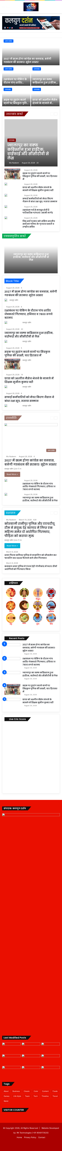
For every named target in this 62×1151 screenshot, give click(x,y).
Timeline (45, 1096)
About (6, 1091)
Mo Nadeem (14, 163)
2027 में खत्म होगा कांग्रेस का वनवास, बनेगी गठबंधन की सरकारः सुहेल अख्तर (27, 60)
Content (45, 1091)
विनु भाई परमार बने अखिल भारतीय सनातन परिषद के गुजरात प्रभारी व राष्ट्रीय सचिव (38, 224)
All (32, 114)
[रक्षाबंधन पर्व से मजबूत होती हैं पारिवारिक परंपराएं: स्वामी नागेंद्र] (5, 206)
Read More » (12, 474)
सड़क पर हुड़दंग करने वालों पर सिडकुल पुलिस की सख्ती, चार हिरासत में (16, 104)
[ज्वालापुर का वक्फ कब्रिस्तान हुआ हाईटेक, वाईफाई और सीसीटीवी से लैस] (45, 76)
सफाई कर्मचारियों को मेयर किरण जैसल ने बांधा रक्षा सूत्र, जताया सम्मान (39, 200)
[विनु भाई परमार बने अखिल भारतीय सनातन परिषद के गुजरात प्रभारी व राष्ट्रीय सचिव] (5, 217)
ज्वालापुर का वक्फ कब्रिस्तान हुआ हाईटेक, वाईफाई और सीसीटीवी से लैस (44, 84)
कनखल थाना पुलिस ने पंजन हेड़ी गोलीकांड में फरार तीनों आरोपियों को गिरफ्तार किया (30, 568)
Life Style (17, 1096)
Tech (36, 1096)
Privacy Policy (30, 1137)
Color (36, 1091)
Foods (55, 1091)
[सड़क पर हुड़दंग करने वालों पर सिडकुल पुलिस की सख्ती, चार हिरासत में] (16, 96)
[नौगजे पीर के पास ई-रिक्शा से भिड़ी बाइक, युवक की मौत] (50, 1071)
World (6, 1101)
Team (27, 1096)
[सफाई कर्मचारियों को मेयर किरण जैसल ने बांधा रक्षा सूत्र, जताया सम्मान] (5, 195)
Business (16, 1091)
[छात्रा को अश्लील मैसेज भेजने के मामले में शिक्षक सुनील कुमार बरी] (45, 96)
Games (6, 1096)
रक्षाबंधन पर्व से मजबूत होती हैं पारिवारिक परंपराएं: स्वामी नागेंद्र (37, 211)
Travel (55, 1096)
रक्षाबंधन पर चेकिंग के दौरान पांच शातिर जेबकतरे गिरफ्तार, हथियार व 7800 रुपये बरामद (28, 314)
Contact (41, 1137)
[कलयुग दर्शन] (31, 6)
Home (19, 1137)
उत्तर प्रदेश (8, 41)
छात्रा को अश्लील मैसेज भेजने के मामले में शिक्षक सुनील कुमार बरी (44, 104)
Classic (27, 1091)
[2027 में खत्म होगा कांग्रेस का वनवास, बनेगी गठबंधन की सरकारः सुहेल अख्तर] (31, 51)
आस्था (37, 114)
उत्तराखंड (37, 69)
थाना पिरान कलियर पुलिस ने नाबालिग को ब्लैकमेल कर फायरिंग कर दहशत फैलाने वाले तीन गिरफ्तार (30, 556)
